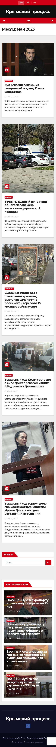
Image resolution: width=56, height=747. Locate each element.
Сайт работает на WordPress (14, 738)
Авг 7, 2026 (14, 666)
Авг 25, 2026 (14, 611)
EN (28, 3)
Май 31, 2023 (12, 97)
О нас (20, 742)
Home (13, 742)
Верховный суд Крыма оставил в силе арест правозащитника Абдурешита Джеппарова (28, 383)
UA (34, 3)
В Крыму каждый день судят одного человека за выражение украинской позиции (26, 207)
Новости (8, 80)
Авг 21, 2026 (14, 638)
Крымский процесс (28, 11)
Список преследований (33, 742)
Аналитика (9, 288)
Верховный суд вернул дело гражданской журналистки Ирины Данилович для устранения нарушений (25, 509)
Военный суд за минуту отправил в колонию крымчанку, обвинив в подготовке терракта (26, 629)
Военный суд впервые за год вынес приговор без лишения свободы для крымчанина (27, 656)
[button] (52, 20)
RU (21, 3)
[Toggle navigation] (28, 20)
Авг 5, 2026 (14, 693)
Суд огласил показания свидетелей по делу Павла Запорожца (24, 88)
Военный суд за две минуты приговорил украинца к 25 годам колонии (23, 683)
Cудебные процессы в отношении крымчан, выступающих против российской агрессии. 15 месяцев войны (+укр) (23, 299)
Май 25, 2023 (12, 217)
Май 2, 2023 (12, 391)
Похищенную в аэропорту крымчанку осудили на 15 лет (27, 603)
